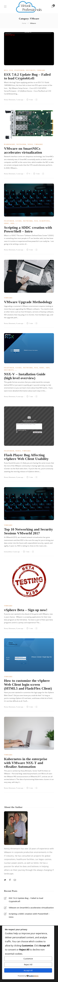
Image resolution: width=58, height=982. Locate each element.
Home (24, 23)
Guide (19, 221)
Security (30, 70)
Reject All (28, 964)
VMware (41, 70)
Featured (19, 70)
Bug (6, 70)
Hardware (9, 144)
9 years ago (19, 707)
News (30, 144)
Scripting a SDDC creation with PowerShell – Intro (29, 915)
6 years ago (19, 250)
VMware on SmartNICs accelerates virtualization (31, 907)
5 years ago (19, 99)
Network (21, 144)
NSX (36, 221)
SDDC (6, 223)
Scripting (44, 221)
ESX (11, 70)
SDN (12, 223)
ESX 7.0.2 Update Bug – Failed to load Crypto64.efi (26, 900)
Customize (28, 958)
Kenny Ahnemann (9, 99)
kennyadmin (8, 551)
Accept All (28, 970)
